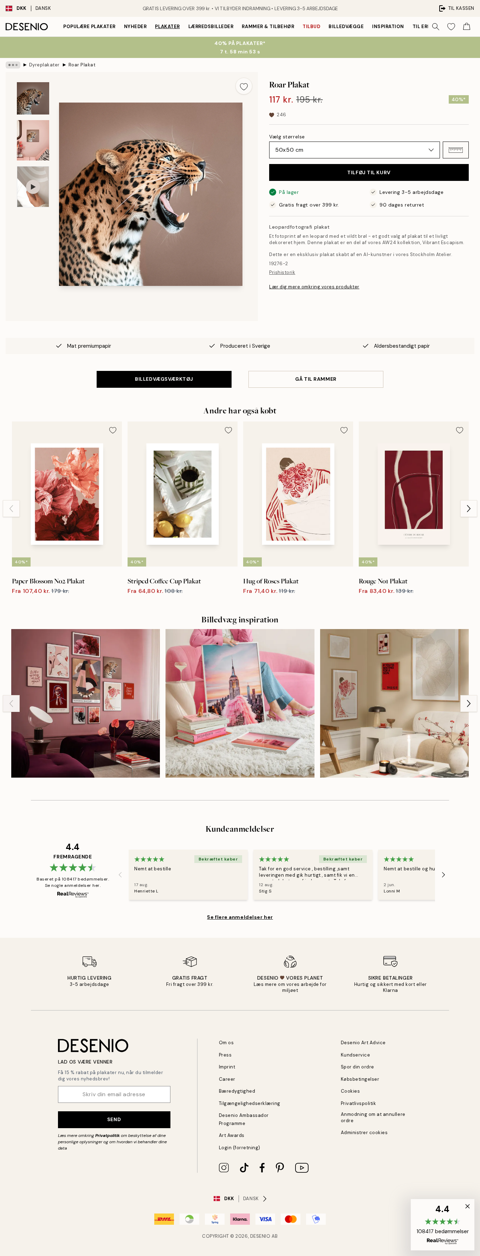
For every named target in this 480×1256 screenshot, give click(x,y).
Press (225, 1055)
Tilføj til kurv (368, 172)
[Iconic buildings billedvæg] (240, 703)
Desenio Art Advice (363, 1043)
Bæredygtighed (237, 1091)
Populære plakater (89, 27)
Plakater (167, 27)
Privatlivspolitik (358, 1103)
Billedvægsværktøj (164, 379)
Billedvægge (346, 27)
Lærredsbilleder (211, 27)
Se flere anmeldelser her (240, 917)
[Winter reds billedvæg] (394, 703)
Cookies (350, 1091)
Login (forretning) (239, 1148)
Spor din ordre (357, 1067)
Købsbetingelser (360, 1079)
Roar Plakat (82, 65)
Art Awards (232, 1135)
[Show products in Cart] (466, 26)
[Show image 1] (33, 98)
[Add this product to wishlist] (243, 86)
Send (114, 1119)
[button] (456, 150)
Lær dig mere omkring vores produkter (314, 287)
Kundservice (355, 1055)
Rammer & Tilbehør (268, 27)
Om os (226, 1043)
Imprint (227, 1067)
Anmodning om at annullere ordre (373, 1117)
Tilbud (311, 27)
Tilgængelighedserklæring (249, 1103)
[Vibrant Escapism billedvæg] (85, 703)
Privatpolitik (107, 1135)
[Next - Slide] (468, 508)
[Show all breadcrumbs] (13, 64)
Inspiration (388, 27)
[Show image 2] (33, 140)
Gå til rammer (315, 379)
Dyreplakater (44, 65)
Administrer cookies (364, 1133)
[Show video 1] (33, 186)
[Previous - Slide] (11, 508)
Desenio (260, 1236)
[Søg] (435, 27)
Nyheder (135, 27)
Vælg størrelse (287, 136)
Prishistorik (282, 272)
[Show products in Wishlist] (451, 26)
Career (227, 1079)
